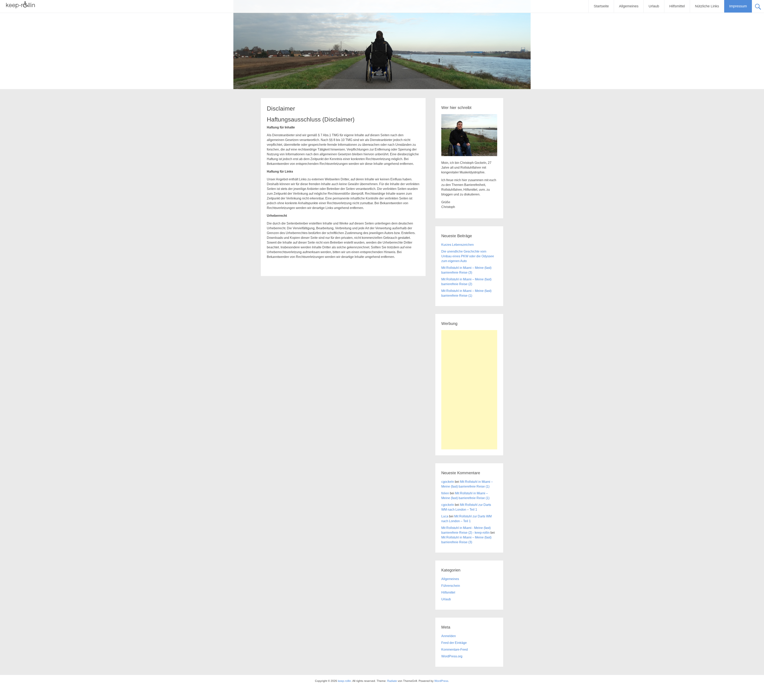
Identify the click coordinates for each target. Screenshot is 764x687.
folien (445, 493)
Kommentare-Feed (454, 649)
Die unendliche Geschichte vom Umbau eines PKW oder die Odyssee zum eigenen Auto (467, 256)
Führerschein (450, 585)
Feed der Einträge (454, 642)
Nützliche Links (707, 6)
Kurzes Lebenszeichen (457, 244)
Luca (444, 516)
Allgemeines (628, 6)
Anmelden (448, 636)
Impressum (738, 6)
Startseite (601, 6)
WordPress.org (451, 656)
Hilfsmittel (677, 6)
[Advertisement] (469, 389)
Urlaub (654, 6)
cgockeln (447, 481)
